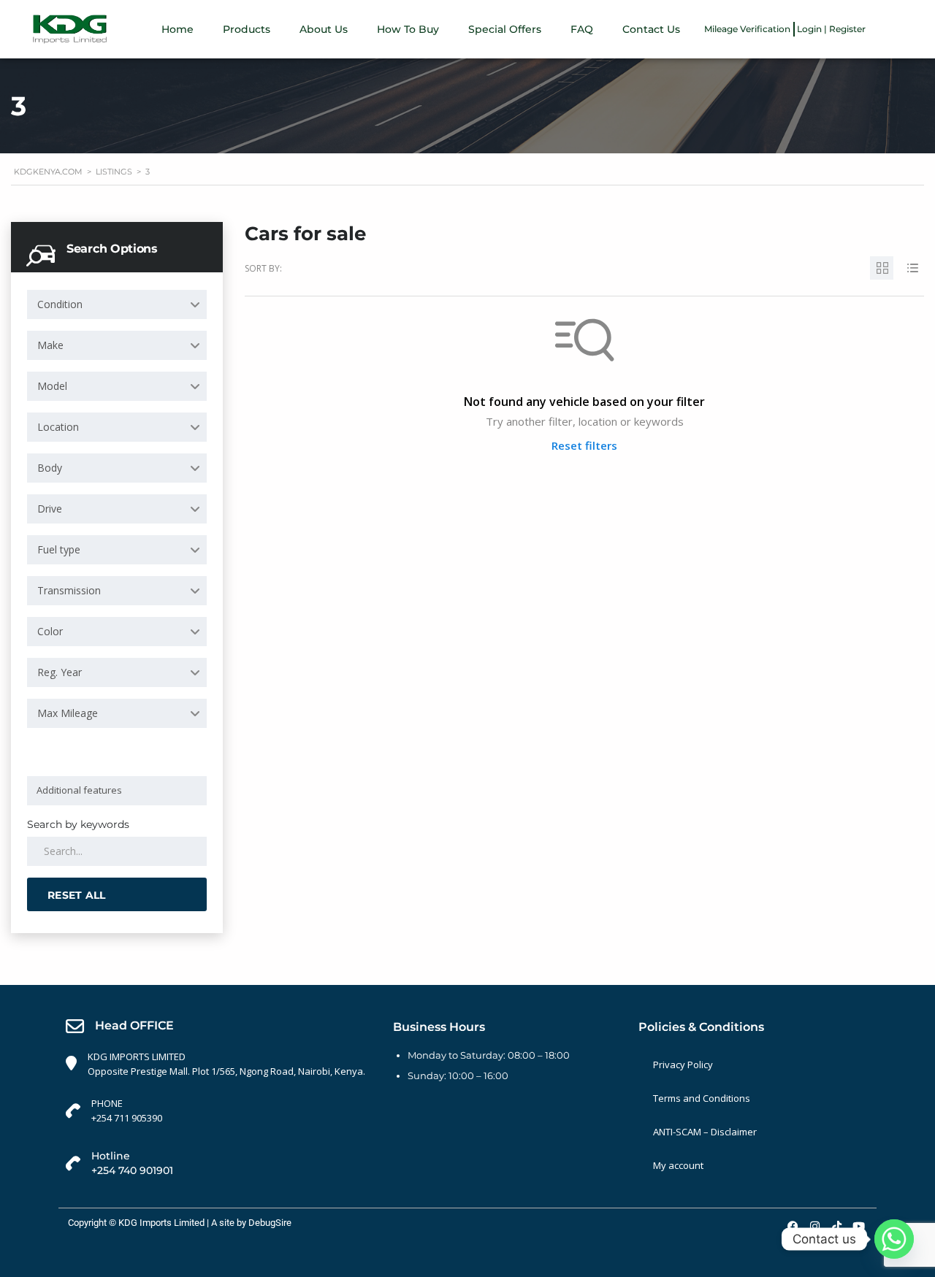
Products (246, 29)
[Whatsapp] (894, 1239)
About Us (323, 29)
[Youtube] (858, 1227)
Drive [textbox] (49, 508)
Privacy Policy (683, 1064)
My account (678, 1165)
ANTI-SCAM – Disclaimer (705, 1131)
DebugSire (269, 1222)
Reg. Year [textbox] (59, 672)
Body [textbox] (49, 468)
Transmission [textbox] (69, 590)
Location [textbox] (58, 427)
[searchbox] (119, 790)
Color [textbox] (50, 631)
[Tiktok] (836, 1227)
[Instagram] (814, 1227)
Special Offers (504, 29)
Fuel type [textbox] (58, 549)
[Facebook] (793, 1227)
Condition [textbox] (60, 304)
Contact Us (651, 29)
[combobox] (117, 304)
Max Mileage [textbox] (67, 713)
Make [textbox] (50, 345)
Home (177, 29)
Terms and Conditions (701, 1098)
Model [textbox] (52, 386)
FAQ (581, 29)
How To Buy (408, 29)
